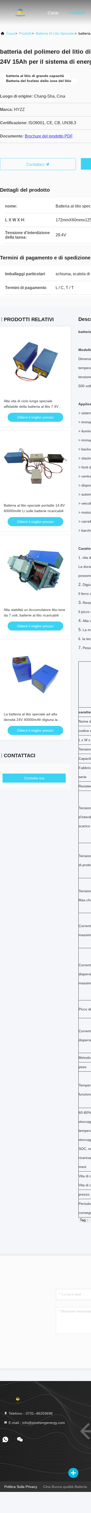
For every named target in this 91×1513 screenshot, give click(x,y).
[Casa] (20, 13)
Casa (53, 12)
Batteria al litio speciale (55, 33)
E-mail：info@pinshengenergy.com (36, 1423)
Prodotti (77, 12)
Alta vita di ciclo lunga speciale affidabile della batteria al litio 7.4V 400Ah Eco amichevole (31, 406)
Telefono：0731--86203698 (30, 1413)
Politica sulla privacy (20, 1487)
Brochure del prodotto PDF (49, 136)
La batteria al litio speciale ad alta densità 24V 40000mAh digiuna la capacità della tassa (31, 719)
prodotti (25, 33)
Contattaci (36, 164)
